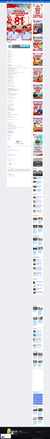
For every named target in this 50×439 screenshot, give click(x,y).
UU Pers (19, 0)
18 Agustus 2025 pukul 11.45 (12, 154)
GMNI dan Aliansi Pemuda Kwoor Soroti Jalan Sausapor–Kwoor (39, 186)
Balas (8, 151)
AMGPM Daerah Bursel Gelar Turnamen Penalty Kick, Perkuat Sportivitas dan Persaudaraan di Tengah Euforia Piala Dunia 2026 (35, 230)
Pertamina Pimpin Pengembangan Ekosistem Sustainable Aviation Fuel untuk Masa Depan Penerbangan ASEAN (40, 243)
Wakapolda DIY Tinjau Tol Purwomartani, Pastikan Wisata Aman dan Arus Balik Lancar (40, 421)
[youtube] (39, 432)
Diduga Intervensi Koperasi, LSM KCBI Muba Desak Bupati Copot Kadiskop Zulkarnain (37, 395)
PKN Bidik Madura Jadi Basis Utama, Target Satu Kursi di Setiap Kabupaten (39, 289)
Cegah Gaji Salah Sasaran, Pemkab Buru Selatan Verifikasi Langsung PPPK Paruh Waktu (39, 178)
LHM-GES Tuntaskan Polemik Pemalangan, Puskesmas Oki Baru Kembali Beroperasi (40, 357)
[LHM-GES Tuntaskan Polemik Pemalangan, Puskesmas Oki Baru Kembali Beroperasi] (40, 354)
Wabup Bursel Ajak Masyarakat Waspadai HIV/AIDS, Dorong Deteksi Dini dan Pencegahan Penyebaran (35, 365)
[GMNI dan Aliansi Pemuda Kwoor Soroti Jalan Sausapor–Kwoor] (34, 187)
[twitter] (38, 432)
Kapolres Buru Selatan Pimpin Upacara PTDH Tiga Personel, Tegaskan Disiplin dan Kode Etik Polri (38, 173)
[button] (40, 2)
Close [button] (2, 2)
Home (7, 0)
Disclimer (14, 0)
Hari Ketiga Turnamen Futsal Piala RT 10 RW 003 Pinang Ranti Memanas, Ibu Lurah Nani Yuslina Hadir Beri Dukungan (40, 230)
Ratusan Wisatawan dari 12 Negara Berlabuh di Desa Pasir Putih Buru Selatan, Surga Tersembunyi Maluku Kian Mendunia (35, 252)
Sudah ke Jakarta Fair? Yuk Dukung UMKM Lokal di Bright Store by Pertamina (35, 412)
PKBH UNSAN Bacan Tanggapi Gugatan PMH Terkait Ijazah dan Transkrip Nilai (39, 263)
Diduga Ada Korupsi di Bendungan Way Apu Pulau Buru (35, 311)
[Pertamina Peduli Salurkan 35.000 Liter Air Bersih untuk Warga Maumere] (35, 354)
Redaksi (10, 153)
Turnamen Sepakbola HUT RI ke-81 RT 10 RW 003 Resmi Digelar (35, 221)
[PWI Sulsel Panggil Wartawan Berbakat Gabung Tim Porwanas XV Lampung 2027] (40, 218)
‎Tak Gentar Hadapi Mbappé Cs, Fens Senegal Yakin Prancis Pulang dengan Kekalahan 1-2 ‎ (40, 252)
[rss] (42, 432)
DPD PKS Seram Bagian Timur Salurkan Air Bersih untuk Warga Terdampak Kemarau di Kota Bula (39, 292)
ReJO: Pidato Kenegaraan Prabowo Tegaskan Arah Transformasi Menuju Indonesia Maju (39, 190)
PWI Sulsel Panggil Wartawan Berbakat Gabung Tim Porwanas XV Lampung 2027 (40, 221)
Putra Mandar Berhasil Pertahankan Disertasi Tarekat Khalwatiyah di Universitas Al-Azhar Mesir (35, 243)
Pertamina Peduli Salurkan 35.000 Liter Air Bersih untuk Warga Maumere (35, 357)
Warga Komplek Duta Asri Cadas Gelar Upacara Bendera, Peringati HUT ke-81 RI (39, 197)
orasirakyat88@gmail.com (10, 131)
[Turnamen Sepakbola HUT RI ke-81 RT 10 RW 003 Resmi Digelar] (35, 218)
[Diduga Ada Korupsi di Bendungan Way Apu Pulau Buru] (35, 308)
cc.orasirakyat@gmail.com (10, 132)
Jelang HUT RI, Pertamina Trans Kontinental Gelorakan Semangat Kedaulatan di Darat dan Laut (39, 210)
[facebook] (36, 432)
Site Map (17, 0)
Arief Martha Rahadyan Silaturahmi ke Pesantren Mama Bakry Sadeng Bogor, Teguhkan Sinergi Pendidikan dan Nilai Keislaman (35, 422)
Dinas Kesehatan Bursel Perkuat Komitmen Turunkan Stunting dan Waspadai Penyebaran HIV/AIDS (40, 365)
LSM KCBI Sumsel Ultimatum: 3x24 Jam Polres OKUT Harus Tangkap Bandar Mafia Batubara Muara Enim (40, 321)
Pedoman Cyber (11, 0)
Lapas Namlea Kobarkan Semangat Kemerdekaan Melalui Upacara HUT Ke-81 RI (39, 201)
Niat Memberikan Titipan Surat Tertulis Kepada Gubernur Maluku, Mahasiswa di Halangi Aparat (39, 182)
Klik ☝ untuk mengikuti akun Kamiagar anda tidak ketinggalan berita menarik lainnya (19, 143)
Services (21, 0)
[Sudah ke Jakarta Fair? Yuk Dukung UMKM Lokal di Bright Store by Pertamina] (35, 409)
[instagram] (41, 432)
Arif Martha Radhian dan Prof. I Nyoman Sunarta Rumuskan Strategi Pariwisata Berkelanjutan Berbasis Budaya (40, 413)
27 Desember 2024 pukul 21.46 (12, 149)
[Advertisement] (2, 13)
